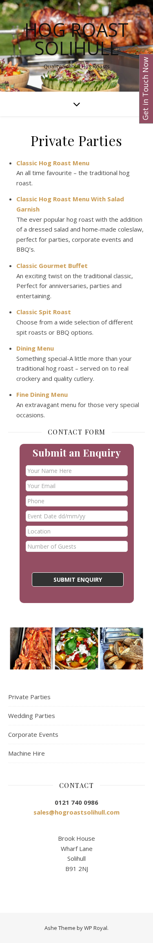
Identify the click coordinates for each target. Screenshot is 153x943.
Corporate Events (33, 734)
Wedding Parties (31, 715)
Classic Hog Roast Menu (52, 163)
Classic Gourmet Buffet (52, 265)
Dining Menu (35, 348)
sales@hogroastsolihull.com (76, 812)
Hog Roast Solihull (76, 38)
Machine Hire (26, 753)
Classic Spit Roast (43, 312)
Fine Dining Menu (42, 394)
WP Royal (95, 928)
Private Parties (29, 697)
